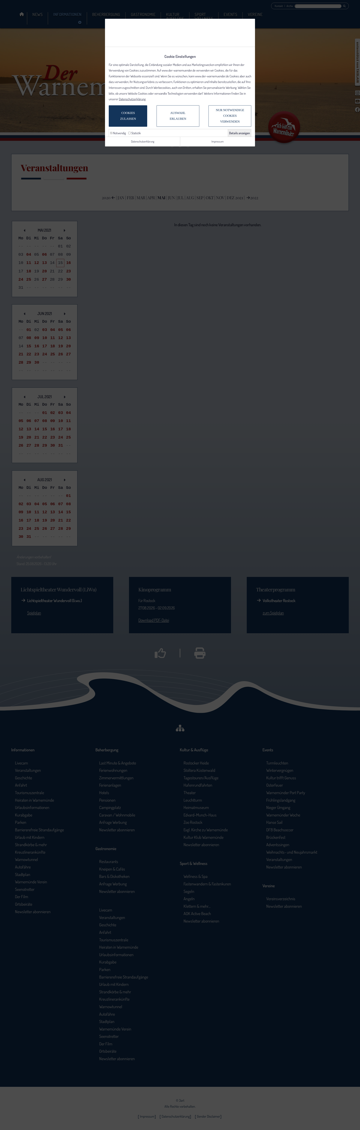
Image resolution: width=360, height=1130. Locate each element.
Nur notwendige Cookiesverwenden (230, 115)
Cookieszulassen (128, 116)
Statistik (136, 133)
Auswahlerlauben (178, 116)
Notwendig (119, 133)
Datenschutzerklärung (132, 99)
